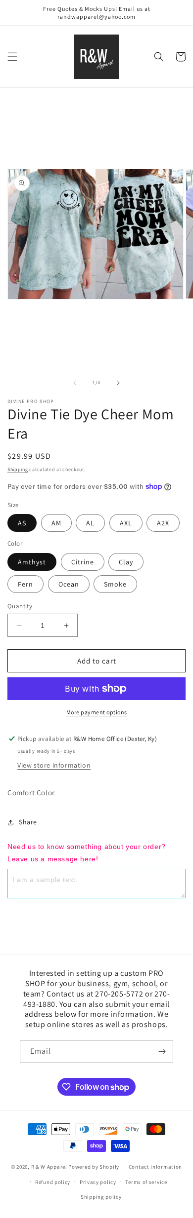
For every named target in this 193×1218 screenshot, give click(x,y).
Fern (25, 584)
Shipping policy (101, 1196)
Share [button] (28, 821)
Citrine (82, 561)
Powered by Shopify (93, 1166)
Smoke (115, 584)
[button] (12, 57)
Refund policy (52, 1182)
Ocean (68, 584)
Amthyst (32, 561)
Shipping (17, 469)
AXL (126, 522)
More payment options (96, 712)
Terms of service (146, 1182)
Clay (126, 561)
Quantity (19, 606)
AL (90, 522)
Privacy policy (98, 1182)
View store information (54, 765)
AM (56, 522)
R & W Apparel (49, 1166)
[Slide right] (118, 383)
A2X (163, 522)
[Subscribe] (162, 1051)
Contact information (155, 1166)
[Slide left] (75, 383)
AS (22, 522)
